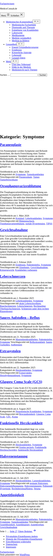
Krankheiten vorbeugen (26, 270)
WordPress (25, 554)
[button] (22, 536)
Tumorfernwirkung (9, 179)
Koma (15, 416)
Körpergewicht (7, 270)
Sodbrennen (16, 344)
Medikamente (18, 35)
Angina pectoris (26, 447)
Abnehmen (24, 267)
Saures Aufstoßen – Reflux (20, 318)
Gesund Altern (18, 58)
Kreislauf (20, 218)
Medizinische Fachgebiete (24, 25)
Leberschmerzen (12, 276)
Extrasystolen (10, 351)
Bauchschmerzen (8, 306)
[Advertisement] (26, 104)
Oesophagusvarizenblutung (20, 186)
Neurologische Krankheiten (28, 411)
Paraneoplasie (10, 145)
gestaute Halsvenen (39, 483)
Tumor (36, 177)
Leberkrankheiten (33, 218)
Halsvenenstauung (14, 456)
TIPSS (49, 223)
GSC (8, 416)
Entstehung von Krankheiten (25, 30)
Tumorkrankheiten (35, 174)
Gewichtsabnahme (14, 230)
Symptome (21, 174)
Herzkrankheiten (23, 370)
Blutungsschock (26, 221)
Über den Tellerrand (21, 64)
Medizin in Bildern (20, 40)
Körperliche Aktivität (21, 52)
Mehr (8, 61)
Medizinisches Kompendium (19, 22)
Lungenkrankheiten (41, 480)
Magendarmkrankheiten (27, 339)
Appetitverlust (37, 524)
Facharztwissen (7, 3)
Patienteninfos (33, 265)
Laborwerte (17, 32)
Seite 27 (13, 531)
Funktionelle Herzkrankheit (21, 423)
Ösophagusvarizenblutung (12, 223)
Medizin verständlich (21, 38)
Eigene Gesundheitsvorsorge (25, 47)
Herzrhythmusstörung (10, 375)
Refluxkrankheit (37, 342)
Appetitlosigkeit (12, 495)
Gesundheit (11, 44)
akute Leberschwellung (30, 303)
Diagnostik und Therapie (23, 27)
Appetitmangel (22, 524)
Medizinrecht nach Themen (24, 69)
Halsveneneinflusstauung (11, 486)
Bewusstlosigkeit (27, 414)
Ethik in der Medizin (21, 67)
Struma (37, 488)
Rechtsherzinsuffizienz (22, 488)
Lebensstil (16, 55)
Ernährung (17, 50)
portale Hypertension (35, 223)
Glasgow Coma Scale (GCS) (21, 382)
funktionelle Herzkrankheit (30, 450)
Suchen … (5, 75)
